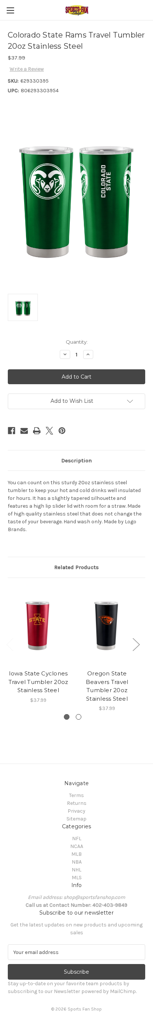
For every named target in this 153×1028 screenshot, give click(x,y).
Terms (76, 795)
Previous (9, 644)
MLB (76, 854)
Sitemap (76, 819)
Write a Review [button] (27, 69)
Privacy (76, 811)
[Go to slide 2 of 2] (78, 717)
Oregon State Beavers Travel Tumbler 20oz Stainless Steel (107, 686)
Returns (77, 803)
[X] (49, 430)
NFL (76, 838)
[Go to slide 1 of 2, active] (66, 717)
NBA (77, 862)
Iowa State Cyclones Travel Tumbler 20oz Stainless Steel (38, 682)
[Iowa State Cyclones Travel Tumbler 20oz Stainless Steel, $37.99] (38, 625)
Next (135, 644)
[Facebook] (11, 430)
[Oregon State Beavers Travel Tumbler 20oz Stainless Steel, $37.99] (107, 625)
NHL (76, 870)
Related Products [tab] (76, 567)
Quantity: (77, 342)
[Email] (24, 430)
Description (76, 460)
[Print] (36, 430)
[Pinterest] (62, 430)
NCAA (76, 846)
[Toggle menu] (10, 10)
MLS (77, 877)
